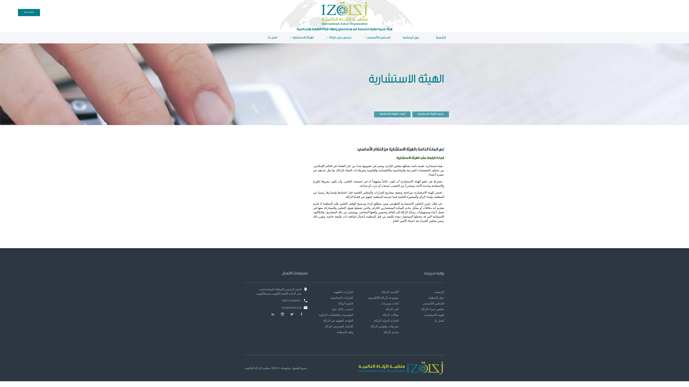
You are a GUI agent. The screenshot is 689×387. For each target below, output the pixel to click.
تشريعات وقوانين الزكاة (385, 326)
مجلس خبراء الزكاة (340, 37)
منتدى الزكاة (391, 332)
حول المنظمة (411, 37)
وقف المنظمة (345, 332)
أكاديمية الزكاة (390, 291)
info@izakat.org (291, 307)
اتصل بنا (272, 37)
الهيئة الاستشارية (303, 37)
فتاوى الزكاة (345, 303)
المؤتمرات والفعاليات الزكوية (336, 314)
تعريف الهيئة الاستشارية (431, 113)
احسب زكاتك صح (342, 309)
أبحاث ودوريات (390, 303)
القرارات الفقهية (343, 291)
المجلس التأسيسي (378, 37)
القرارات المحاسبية (342, 297)
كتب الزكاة (392, 309)
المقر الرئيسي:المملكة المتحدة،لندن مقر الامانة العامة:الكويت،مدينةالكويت (278, 291)
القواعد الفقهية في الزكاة (338, 320)
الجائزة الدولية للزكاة (386, 320)
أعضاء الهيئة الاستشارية (392, 113)
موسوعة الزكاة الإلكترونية (383, 297)
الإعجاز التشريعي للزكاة (339, 326)
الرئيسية (441, 37)
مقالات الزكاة (391, 314)
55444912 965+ (291, 300)
